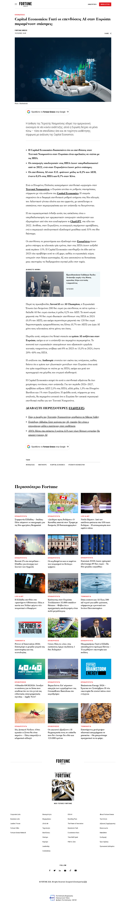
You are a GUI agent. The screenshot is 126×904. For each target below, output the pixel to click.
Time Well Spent (73, 837)
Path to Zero (72, 842)
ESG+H (70, 814)
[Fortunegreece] (25, 6)
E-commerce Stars (73, 833)
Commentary (46, 851)
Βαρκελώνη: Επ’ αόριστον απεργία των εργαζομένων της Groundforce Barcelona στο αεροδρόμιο (62, 689)
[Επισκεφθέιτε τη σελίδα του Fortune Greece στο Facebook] (49, 871)
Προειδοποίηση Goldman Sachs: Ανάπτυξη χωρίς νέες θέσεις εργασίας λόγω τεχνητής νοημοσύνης (81, 278)
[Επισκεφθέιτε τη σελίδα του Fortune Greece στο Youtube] (65, 871)
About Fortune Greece (107, 814)
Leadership (45, 846)
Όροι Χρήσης (104, 842)
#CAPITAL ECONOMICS (57, 465)
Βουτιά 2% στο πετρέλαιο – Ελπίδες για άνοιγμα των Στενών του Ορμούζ (27, 564)
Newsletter (103, 833)
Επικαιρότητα (46, 814)
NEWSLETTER (105, 4)
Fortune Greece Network (18, 833)
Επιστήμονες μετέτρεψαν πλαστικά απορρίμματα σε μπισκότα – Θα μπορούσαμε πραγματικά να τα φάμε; (94, 734)
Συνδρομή (103, 837)
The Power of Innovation (75, 823)
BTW (85, 882)
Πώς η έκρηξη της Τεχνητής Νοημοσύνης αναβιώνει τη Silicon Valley (63, 417)
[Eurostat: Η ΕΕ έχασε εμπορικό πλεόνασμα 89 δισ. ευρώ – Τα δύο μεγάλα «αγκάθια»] (96, 544)
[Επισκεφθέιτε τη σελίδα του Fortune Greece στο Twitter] (54, 871)
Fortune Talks (14, 828)
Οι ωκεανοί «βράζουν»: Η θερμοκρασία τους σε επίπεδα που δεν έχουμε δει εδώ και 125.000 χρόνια (62, 734)
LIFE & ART (85, 516)
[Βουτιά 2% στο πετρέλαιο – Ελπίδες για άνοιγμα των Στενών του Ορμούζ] (30, 544)
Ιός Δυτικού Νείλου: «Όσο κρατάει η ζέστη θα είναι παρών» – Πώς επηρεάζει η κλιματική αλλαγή (28, 734)
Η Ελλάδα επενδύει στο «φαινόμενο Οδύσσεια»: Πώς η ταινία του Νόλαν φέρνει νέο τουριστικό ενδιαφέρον (29, 604)
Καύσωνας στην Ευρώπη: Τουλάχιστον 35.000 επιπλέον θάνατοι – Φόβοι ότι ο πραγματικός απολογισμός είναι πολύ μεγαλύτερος (63, 605)
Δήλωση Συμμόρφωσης (108, 823)
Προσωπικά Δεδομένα (107, 846)
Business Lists (15, 819)
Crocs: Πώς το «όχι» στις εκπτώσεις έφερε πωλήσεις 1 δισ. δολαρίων (61, 647)
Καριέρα (45, 842)
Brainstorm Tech (73, 828)
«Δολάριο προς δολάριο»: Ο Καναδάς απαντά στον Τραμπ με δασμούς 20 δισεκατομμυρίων (63, 522)
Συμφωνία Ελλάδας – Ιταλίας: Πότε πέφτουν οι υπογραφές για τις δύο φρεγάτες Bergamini (30, 522)
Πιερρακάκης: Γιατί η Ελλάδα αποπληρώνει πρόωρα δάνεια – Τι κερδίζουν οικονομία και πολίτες (96, 648)
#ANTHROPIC (42, 465)
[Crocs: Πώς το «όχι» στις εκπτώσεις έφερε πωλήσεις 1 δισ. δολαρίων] (63, 627)
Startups (45, 837)
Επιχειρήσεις (46, 819)
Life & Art (45, 823)
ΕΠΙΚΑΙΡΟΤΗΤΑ (21, 516)
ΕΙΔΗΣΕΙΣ (76, 408)
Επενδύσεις (46, 833)
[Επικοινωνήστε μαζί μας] (76, 871)
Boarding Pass (72, 819)
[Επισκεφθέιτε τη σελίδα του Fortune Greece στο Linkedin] (60, 871)
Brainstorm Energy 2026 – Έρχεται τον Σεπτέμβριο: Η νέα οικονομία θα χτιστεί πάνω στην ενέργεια (96, 689)
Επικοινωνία (104, 828)
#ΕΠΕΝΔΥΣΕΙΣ (30, 465)
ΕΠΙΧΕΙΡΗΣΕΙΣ (53, 641)
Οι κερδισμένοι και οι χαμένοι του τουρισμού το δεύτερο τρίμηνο (62, 564)
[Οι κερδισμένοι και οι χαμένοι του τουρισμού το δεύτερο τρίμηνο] (63, 544)
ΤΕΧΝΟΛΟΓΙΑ (86, 596)
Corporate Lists (15, 814)
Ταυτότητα (103, 819)
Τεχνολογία (46, 828)
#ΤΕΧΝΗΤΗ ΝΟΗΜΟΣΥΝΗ (76, 465)
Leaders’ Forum (15, 823)
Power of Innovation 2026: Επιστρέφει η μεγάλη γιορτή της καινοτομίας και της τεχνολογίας (30, 648)
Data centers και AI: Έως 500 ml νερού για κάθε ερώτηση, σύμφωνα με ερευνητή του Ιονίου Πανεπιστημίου (95, 604)
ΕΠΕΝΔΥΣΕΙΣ (20, 15)
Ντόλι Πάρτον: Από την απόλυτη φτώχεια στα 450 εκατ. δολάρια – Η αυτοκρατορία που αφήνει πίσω (95, 523)
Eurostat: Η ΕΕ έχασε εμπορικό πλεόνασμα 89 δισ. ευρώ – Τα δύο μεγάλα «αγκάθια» (96, 564)
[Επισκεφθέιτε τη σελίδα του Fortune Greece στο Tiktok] (70, 871)
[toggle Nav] (16, 4)
